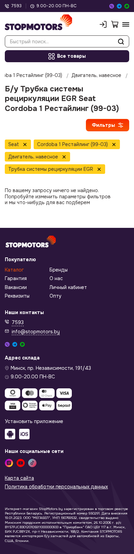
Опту (55, 296)
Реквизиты (17, 296)
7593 (16, 6)
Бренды (58, 270)
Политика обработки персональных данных (56, 487)
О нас (56, 278)
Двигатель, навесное (96, 75)
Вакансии (16, 287)
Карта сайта (19, 478)
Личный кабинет (68, 287)
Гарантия (16, 278)
